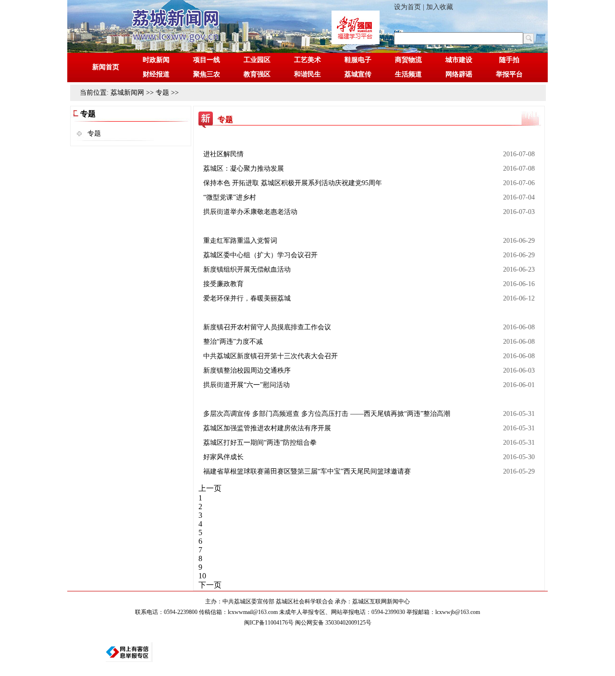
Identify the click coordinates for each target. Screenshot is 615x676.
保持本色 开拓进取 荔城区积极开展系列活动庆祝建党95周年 (292, 183)
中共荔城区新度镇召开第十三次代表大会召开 (270, 356)
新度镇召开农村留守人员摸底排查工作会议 (267, 327)
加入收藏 (439, 7)
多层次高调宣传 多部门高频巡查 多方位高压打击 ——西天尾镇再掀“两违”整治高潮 (326, 413)
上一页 (209, 488)
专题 (162, 92)
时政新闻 (156, 59)
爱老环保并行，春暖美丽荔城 (247, 298)
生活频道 (408, 74)
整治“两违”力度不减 (233, 341)
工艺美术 (307, 59)
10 (202, 576)
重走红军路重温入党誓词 (240, 240)
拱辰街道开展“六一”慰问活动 (246, 384)
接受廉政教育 (223, 284)
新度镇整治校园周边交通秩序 (247, 370)
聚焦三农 (206, 74)
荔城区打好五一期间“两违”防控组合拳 (260, 442)
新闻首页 (105, 67)
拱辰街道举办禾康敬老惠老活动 (250, 211)
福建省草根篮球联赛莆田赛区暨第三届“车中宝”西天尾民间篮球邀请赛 (307, 471)
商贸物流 (408, 59)
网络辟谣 (458, 74)
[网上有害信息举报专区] (129, 652)
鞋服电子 (357, 59)
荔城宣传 (357, 74)
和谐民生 (307, 74)
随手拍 (509, 59)
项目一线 (206, 59)
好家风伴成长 (223, 457)
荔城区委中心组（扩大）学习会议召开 (260, 255)
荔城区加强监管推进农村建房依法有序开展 (267, 428)
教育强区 (257, 74)
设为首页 (407, 7)
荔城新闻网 (127, 92)
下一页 (209, 585)
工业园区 (257, 59)
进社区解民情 (223, 154)
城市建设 (458, 59)
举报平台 (509, 74)
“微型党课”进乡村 (229, 197)
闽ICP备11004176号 (269, 622)
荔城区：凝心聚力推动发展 (243, 168)
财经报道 (156, 74)
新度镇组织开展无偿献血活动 (247, 269)
